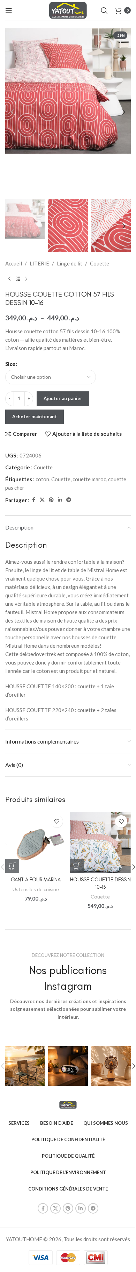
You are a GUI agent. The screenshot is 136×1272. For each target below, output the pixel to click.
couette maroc (89, 479)
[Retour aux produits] (18, 279)
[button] (12, 112)
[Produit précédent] (9, 279)
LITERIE (39, 263)
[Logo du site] (68, 9)
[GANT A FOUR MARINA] (35, 842)
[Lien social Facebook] (33, 500)
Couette (99, 263)
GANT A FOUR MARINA (36, 879)
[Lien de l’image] (68, 1104)
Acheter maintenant (34, 416)
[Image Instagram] (25, 1066)
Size (10, 364)
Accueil (13, 263)
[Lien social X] (42, 500)
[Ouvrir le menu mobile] (9, 10)
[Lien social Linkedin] (60, 500)
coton (42, 479)
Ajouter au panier (63, 398)
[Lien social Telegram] (68, 500)
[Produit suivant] (26, 279)
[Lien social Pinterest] (51, 500)
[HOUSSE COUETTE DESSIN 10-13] (100, 842)
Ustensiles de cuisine (36, 889)
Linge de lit (69, 263)
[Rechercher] (104, 10)
